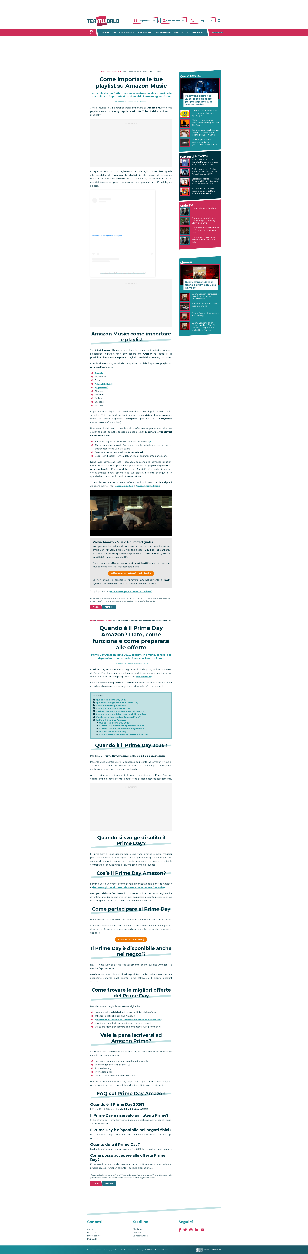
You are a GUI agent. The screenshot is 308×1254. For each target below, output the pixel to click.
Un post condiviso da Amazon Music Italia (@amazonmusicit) (123, 273)
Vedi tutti (217, 32)
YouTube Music (103, 384)
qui (150, 441)
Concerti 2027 (126, 32)
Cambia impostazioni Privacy (132, 1250)
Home (103, 72)
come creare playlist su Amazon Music (131, 591)
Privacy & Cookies (111, 1250)
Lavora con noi (94, 1236)
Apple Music (102, 387)
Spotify (99, 373)
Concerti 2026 (109, 32)
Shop (202, 20)
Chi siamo (137, 1229)
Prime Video (197, 32)
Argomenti (144, 20)
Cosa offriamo (173, 20)
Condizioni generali (94, 1250)
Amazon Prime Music (148, 486)
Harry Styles (181, 32)
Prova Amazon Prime (130, 939)
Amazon (109, 607)
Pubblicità (92, 1239)
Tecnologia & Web (114, 72)
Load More (131, 1195)
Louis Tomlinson (162, 32)
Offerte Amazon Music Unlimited (130, 573)
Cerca (219, 20)
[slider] (128, 534)
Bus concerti (144, 32)
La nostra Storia (140, 1236)
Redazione (138, 1232)
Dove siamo (92, 1232)
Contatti (91, 1229)
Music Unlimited (124, 486)
